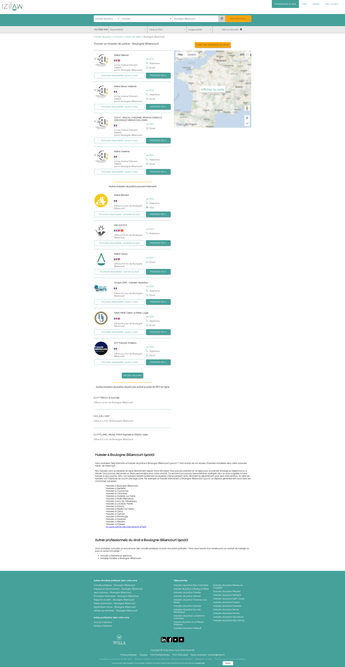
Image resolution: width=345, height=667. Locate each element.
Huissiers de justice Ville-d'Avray (229, 620)
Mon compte (331, 4)
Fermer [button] (227, 663)
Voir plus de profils (132, 375)
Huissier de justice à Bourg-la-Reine (191, 589)
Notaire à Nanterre (103, 626)
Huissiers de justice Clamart (187, 596)
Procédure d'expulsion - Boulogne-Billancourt (116, 596)
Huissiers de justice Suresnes (227, 606)
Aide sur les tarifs (230, 29)
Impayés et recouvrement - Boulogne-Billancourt (118, 589)
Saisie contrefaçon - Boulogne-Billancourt (114, 603)
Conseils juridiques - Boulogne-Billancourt (114, 585)
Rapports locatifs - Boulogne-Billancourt (114, 599)
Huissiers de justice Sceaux (226, 602)
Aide (304, 4)
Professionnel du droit (285, 4)
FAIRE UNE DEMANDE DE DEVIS (212, 45)
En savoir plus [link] (200, 663)
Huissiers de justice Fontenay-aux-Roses (191, 601)
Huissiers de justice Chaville (187, 592)
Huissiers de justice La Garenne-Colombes (189, 617)
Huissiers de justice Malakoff (187, 628)
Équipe (316, 4)
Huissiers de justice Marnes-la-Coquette (228, 586)
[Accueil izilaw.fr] (12, 11)
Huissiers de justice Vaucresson (228, 617)
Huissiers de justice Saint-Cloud (228, 598)
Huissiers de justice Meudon (227, 591)
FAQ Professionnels (160, 655)
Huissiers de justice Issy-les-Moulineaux (187, 610)
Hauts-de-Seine (133, 37)
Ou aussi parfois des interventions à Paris (126, 526)
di (94, 19)
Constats (118, 37)
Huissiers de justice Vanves (226, 613)
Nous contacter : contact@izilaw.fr (208, 655)
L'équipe (143, 655)
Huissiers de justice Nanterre (227, 595)
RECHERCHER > (238, 19)
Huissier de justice (102, 37)
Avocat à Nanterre (103, 622)
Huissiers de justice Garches (187, 606)
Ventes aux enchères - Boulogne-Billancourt (115, 610)
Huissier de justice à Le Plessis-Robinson (189, 623)
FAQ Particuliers (180, 655)
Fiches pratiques (128, 655)
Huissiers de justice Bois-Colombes (191, 585)
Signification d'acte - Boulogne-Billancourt (115, 607)
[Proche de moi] (221, 18)
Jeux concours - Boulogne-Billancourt (112, 592)
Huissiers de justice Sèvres (226, 609)
